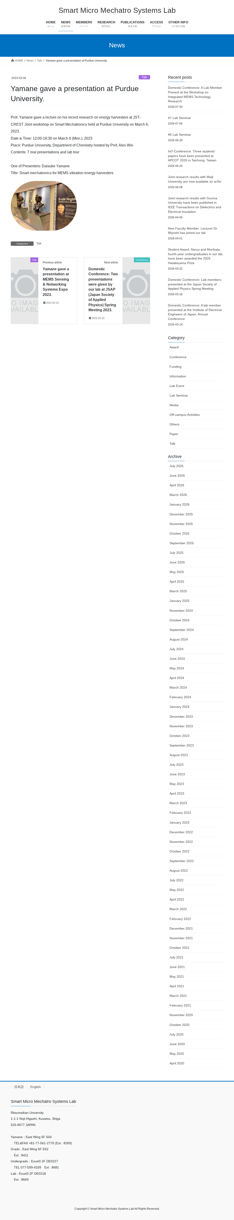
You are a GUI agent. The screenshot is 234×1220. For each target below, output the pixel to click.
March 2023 (178, 803)
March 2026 (178, 495)
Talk (144, 77)
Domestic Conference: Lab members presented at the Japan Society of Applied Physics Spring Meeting (194, 284)
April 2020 (177, 1063)
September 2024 (182, 630)
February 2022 (180, 919)
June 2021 (177, 967)
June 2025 (177, 562)
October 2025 (179, 533)
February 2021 (180, 1005)
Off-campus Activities (185, 415)
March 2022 (178, 909)
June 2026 (177, 475)
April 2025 (177, 581)
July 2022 (176, 880)
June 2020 (177, 1044)
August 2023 (179, 755)
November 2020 (181, 1015)
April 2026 (177, 485)
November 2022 (181, 842)
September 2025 (182, 543)
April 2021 (177, 986)
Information (178, 376)
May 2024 (177, 668)
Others (174, 424)
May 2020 (177, 1053)
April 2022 (177, 899)
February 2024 (180, 697)
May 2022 (177, 890)
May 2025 (177, 572)
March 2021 (178, 996)
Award (174, 347)
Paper (174, 434)
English (35, 1087)
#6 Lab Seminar (179, 134)
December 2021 (181, 928)
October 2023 (179, 736)
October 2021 (179, 947)
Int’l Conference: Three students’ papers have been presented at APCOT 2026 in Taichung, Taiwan (192, 155)
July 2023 (176, 764)
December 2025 (181, 514)
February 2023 (180, 812)
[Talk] (24, 266)
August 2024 (179, 639)
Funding (175, 366)
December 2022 (181, 832)
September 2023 (182, 745)
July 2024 (176, 649)
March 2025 (178, 591)
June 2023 (177, 774)
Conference (178, 357)
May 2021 (177, 976)
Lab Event (177, 386)
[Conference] (136, 266)
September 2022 (182, 861)
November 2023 (181, 726)
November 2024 (181, 610)
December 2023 (181, 716)
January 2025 (179, 601)
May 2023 (177, 784)
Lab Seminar (179, 395)
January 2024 (179, 707)
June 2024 (177, 658)
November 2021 (181, 938)
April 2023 (177, 793)
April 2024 (177, 678)
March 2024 (178, 687)
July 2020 (176, 1034)
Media (174, 405)
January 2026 (179, 504)
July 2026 (176, 466)
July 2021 (176, 957)
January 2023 (179, 822)
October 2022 (179, 851)
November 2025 (181, 524)
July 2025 (176, 553)
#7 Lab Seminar (179, 118)
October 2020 (179, 1025)
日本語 (19, 1087)
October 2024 (179, 620)
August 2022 (179, 870)
